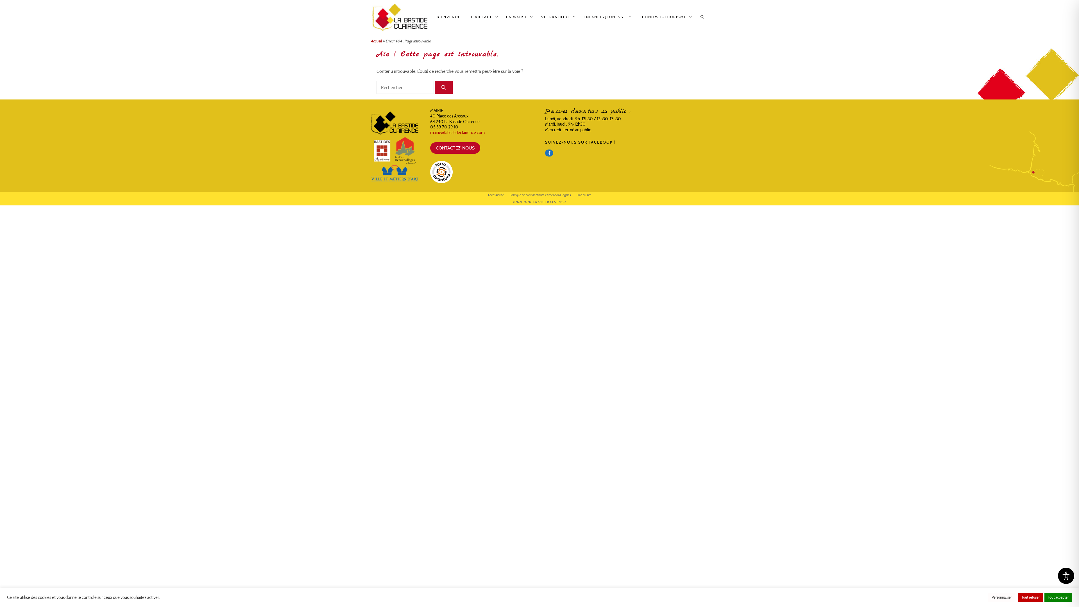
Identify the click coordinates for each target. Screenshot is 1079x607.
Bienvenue (449, 17)
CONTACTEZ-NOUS (455, 148)
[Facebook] (549, 153)
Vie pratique (555, 17)
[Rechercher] (444, 87)
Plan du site (584, 195)
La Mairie (516, 17)
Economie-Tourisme (663, 17)
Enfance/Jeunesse (605, 17)
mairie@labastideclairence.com (457, 132)
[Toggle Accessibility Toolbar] (1066, 576)
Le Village (480, 17)
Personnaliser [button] (1002, 597)
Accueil (376, 41)
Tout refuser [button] (1030, 597)
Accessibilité (496, 195)
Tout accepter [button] (1058, 597)
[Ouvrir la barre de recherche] (702, 17)
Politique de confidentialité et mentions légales (540, 195)
